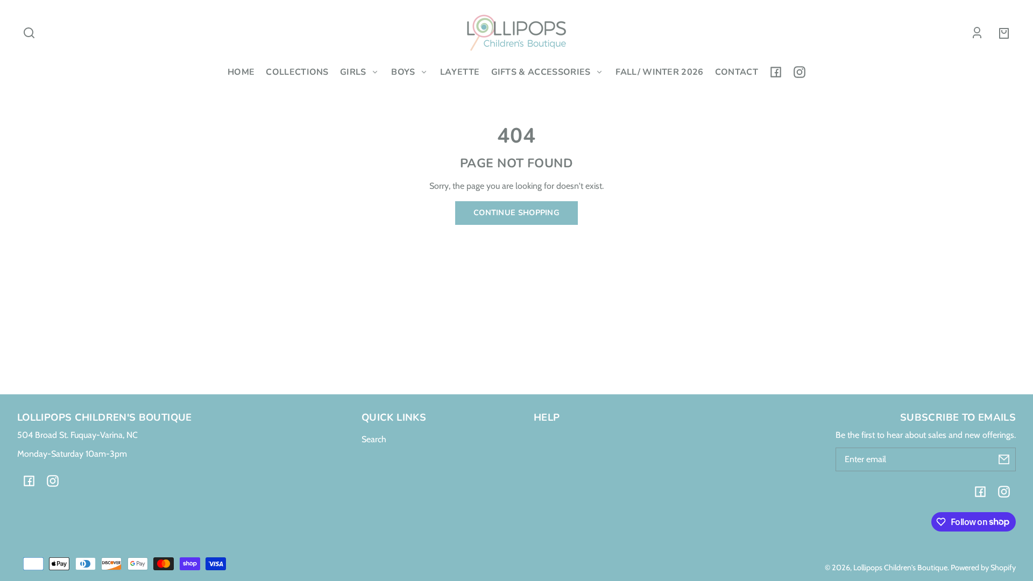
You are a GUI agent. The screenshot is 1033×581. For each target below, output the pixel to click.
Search (374, 439)
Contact (736, 72)
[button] (29, 33)
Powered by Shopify (983, 567)
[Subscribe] (1004, 459)
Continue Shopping (516, 212)
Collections (297, 72)
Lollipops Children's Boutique (900, 567)
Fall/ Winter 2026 (659, 72)
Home (241, 72)
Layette (459, 72)
